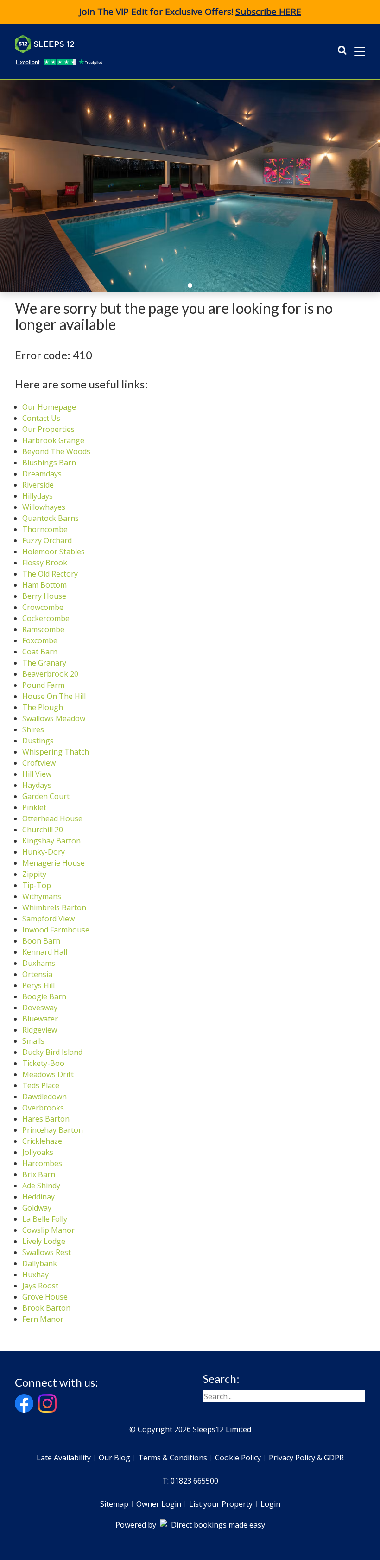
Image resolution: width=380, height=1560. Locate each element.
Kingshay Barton (51, 841)
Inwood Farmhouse (55, 930)
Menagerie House (53, 863)
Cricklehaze (42, 1141)
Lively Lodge (43, 1241)
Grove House (45, 1297)
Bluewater (40, 1019)
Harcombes (42, 1163)
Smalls (33, 1041)
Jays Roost (40, 1286)
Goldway (36, 1208)
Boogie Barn (44, 996)
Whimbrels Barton (54, 907)
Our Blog (114, 1457)
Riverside (38, 485)
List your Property (221, 1504)
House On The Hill (54, 696)
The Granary (44, 663)
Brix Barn (38, 1174)
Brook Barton (46, 1308)
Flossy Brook (44, 563)
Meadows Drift (48, 1074)
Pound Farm (43, 685)
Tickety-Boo (43, 1063)
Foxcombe (39, 640)
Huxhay (35, 1274)
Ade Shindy (41, 1185)
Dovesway (39, 1007)
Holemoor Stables (53, 551)
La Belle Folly (44, 1219)
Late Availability (64, 1457)
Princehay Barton (52, 1130)
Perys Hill (38, 985)
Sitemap (114, 1504)
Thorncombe (45, 529)
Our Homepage (49, 407)
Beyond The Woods (56, 451)
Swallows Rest (46, 1252)
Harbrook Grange (53, 440)
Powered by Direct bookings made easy (190, 1525)
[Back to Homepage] (84, 44)
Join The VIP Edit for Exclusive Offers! (190, 12)
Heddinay (38, 1197)
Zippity (34, 874)
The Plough (42, 707)
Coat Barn (39, 652)
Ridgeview (39, 1030)
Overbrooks (43, 1108)
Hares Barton (46, 1119)
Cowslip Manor (48, 1230)
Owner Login (158, 1504)
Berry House (44, 596)
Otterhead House (52, 818)
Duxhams (38, 963)
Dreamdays (42, 474)
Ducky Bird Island (52, 1052)
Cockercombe (46, 618)
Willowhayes (43, 507)
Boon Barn (41, 941)
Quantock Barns (50, 518)
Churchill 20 (42, 829)
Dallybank (39, 1263)
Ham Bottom (44, 585)
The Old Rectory (50, 574)
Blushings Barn (49, 462)
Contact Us (41, 418)
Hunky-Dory (43, 852)
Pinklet (34, 807)
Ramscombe (43, 629)
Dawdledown (44, 1096)
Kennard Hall (44, 952)
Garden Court (46, 796)
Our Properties (48, 429)
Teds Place (40, 1085)
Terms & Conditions (172, 1457)
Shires (33, 729)
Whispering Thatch (55, 752)
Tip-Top (36, 885)
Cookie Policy (238, 1457)
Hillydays (37, 496)
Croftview (39, 763)
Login (270, 1504)
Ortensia (37, 974)
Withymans (41, 896)
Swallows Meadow (53, 718)
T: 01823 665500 (190, 1481)
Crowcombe (42, 607)
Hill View (36, 774)
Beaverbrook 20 (50, 674)
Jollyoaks (37, 1152)
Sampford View (48, 918)
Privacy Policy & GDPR (306, 1457)
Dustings (38, 741)
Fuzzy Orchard (47, 540)
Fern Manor (42, 1319)
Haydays (36, 785)
